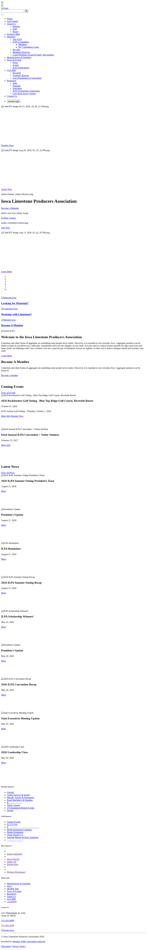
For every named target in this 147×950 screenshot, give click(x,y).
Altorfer (10, 792)
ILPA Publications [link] (21, 68)
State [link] (15, 83)
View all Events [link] (8, 392)
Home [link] (9, 18)
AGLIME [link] (11, 70)
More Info (5, 416)
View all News (8, 472)
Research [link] (17, 73)
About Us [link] (11, 24)
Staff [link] (15, 29)
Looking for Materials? (15, 303)
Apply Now (6, 189)
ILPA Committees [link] (21, 42)
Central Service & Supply (18, 795)
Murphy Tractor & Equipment (20, 797)
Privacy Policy (19, 946)
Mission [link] (16, 26)
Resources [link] (11, 80)
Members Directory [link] (21, 52)
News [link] (15, 62)
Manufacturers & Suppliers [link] (19, 57)
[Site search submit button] (26, 11)
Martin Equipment (15, 832)
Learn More (6, 271)
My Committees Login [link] (28, 47)
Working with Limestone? (16, 314)
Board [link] (15, 31)
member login (13, 101)
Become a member (9, 375)
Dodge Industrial (14, 854)
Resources (11, 894)
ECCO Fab (12, 824)
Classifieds (12, 901)
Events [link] (16, 65)
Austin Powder (14, 822)
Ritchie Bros (12, 864)
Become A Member (10, 208)
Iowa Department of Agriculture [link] (27, 78)
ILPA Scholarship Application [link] (26, 91)
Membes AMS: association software (28, 941)
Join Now (5, 227)
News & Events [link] (14, 60)
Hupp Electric (13, 859)
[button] (3, 491)
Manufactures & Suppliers (19, 883)
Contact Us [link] (12, 96)
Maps (9, 886)
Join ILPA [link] (17, 39)
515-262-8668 (7, 920)
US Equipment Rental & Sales (20, 808)
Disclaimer (6, 946)
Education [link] (17, 88)
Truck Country (13, 805)
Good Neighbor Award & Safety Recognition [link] (33, 55)
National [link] (16, 86)
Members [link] (11, 37)
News (9, 891)
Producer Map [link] (13, 34)
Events (18, 891)
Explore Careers (8, 218)
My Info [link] (16, 49)
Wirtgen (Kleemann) (16, 872)
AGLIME (11, 899)
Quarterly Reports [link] (21, 75)
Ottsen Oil (11, 862)
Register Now (7, 145)
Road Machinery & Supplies (20, 800)
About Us (11, 896)
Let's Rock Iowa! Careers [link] (24, 93)
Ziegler (10, 810)
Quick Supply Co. (15, 835)
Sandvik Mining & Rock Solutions (22, 837)
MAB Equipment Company (19, 829)
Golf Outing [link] (12, 21)
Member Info (13, 888)
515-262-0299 (7, 925)
